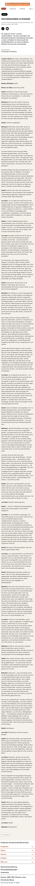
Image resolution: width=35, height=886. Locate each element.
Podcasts (22, 8)
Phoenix (18, 877)
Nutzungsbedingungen (9, 869)
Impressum (5, 872)
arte (24, 877)
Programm (13, 8)
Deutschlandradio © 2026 (10, 883)
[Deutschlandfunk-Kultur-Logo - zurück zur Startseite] (17, 4)
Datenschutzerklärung (9, 867)
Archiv (4, 14)
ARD (9, 877)
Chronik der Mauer (7, 880)
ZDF (13, 877)
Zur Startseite (6, 834)
